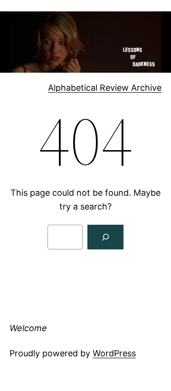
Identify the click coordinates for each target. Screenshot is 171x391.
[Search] (105, 237)
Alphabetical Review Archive (105, 88)
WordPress (114, 353)
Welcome (28, 328)
